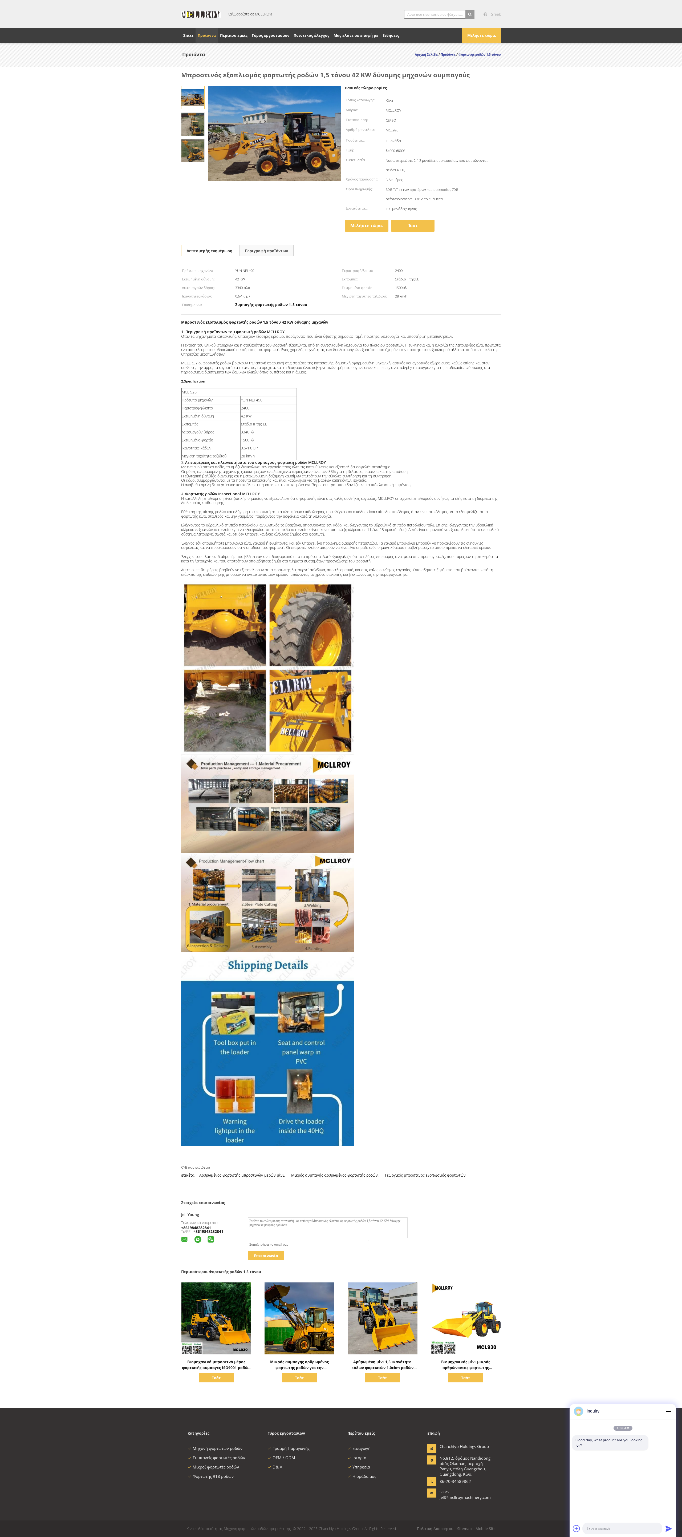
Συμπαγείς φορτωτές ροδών (219, 1457)
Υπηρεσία (361, 1467)
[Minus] (668, 1411)
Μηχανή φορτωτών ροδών (217, 1448)
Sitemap (464, 1528)
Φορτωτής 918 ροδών (213, 1476)
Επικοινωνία (266, 1255)
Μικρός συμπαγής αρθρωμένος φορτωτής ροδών (334, 1175)
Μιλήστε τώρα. (481, 35)
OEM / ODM (284, 1457)
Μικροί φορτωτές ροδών (216, 1467)
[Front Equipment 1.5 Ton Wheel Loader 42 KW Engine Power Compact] (192, 97)
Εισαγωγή (361, 1448)
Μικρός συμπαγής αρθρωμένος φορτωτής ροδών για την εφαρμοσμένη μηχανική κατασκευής (299, 1367)
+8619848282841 (196, 1227)
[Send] (668, 1528)
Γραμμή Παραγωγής (291, 1448)
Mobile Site (486, 1528)
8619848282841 (209, 1231)
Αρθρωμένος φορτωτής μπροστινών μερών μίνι (241, 1175)
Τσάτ (413, 225)
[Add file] (576, 1528)
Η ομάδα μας (364, 1476)
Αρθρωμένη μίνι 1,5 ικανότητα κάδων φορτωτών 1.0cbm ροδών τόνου (382, 1367)
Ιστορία (359, 1457)
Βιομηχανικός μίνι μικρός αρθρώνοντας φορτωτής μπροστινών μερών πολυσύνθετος (465, 1367)
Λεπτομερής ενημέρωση (209, 250)
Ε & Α (277, 1467)
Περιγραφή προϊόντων (266, 250)
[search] (469, 14)
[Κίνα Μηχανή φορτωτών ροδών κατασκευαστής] (201, 14)
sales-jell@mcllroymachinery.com (456, 1494)
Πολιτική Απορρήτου (435, 1528)
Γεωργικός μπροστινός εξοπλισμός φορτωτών (425, 1175)
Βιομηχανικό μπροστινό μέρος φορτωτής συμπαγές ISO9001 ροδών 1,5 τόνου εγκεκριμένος (216, 1367)
